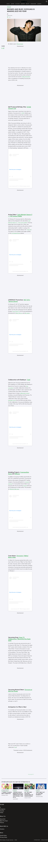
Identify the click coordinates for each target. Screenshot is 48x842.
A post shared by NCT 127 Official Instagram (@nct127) (20, 186)
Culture (17, 3)
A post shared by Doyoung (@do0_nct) (20, 271)
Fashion (23, 3)
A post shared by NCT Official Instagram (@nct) (20, 608)
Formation (33, 3)
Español (39, 3)
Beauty (27, 3)
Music (8, 3)
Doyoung (30, 774)
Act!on (12, 3)
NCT (33, 774)
